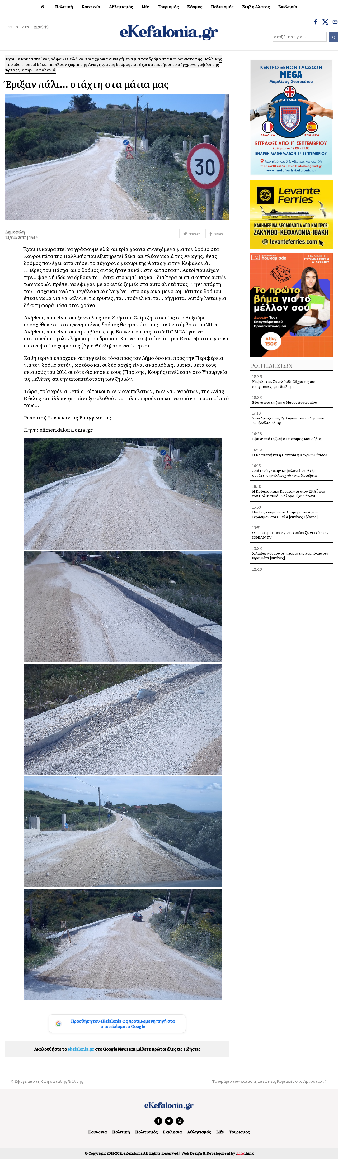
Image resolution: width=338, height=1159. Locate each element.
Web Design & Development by (217, 1153)
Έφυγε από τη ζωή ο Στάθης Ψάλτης (48, 1081)
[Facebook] (315, 22)
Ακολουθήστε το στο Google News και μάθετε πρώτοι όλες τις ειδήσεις (117, 1049)
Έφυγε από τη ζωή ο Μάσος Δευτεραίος (284, 402)
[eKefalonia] (169, 32)
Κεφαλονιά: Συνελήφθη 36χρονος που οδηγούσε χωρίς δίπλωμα (284, 384)
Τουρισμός (239, 1132)
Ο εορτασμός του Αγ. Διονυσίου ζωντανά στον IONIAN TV (290, 535)
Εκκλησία (172, 1132)
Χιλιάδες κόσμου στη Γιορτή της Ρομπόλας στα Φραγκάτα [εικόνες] (290, 555)
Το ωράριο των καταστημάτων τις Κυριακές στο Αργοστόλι (268, 1081)
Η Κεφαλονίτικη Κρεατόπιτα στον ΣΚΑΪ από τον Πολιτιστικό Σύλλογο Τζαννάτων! (288, 493)
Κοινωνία (97, 1132)
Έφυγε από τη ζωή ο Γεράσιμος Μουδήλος (287, 438)
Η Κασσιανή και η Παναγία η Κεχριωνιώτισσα (289, 454)
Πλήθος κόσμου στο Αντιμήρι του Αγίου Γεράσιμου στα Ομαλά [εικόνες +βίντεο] (285, 514)
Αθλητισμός (199, 1132)
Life (220, 1132)
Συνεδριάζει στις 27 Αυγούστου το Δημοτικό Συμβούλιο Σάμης (288, 420)
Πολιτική (121, 1132)
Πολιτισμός (146, 1132)
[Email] (335, 22)
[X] (325, 22)
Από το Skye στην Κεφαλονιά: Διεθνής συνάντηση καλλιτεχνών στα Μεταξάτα (284, 473)
